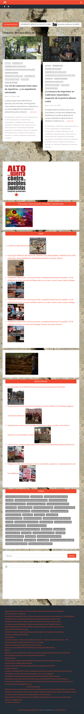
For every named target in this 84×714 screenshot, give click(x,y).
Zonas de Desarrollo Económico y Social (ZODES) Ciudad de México (28, 697)
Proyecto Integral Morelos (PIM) (44, 666)
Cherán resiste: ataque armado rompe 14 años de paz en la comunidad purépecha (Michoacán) (41, 445)
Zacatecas (47, 694)
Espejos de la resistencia (46, 632)
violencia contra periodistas (40, 544)
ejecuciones (30, 125)
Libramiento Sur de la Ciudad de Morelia (47, 624)
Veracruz (15, 694)
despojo (27, 515)
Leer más (33, 112)
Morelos (54, 653)
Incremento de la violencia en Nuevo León (20, 69)
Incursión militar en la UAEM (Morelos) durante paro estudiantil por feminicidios (36, 387)
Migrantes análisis (11, 72)
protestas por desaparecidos (49, 536)
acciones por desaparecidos (17, 497)
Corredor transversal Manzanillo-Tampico (19, 624)
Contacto (8, 632)
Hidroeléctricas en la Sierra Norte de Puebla (20, 679)
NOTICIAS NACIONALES (12, 79)
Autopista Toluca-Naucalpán (32, 619)
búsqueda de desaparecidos (56, 497)
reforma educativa (14, 540)
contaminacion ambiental (57, 504)
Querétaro (13, 689)
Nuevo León (25, 79)
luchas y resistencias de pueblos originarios (22, 529)
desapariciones (19, 125)
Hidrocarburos (10, 637)
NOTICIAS (66, 653)
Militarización (29, 76)
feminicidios (46, 522)
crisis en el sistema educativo (18, 511)
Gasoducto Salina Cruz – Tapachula (39, 640)
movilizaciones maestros (43, 533)
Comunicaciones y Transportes (15, 614)
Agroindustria (9, 611)
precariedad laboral (14, 536)
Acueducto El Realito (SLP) (14, 671)
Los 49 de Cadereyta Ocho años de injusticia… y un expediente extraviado (21, 89)
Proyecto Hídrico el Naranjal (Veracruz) (18, 684)
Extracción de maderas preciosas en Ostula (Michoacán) (46, 689)
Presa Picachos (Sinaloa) (13, 681)
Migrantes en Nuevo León (14, 76)
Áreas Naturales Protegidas (54, 611)
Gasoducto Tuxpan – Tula (59, 640)
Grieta (42, 11)
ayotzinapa (36, 497)
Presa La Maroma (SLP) (42, 679)
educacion (52, 515)
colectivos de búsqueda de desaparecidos (31, 500)
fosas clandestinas (63, 522)
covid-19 (11, 507)
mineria (26, 533)
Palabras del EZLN (38, 655)
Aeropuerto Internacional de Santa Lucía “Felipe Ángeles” (55, 616)
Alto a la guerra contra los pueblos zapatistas (30, 611)
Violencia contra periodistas (28, 694)
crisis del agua (25, 507)
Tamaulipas (66, 692)
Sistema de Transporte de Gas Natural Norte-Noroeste (23, 645)
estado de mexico (14, 518)
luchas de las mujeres (37, 526)
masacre (26, 130)
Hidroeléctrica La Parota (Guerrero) (17, 674)
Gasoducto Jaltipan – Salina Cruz (16, 640)
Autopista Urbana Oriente (51, 619)
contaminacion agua (36, 504)
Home (7, 647)
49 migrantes (9, 117)
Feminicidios (59, 632)
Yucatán (41, 694)
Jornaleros (12, 647)
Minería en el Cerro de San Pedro (16, 653)
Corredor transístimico (12, 702)
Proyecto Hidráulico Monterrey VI (61, 681)
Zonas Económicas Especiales (61, 697)
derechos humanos (40, 511)
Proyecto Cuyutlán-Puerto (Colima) (52, 627)
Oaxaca (29, 655)
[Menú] (5, 2)
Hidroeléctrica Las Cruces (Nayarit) (41, 674)
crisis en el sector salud (64, 507)
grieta (7, 96)
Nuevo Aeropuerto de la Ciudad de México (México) (22, 627)
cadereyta (19, 117)
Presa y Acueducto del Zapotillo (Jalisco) (35, 681)
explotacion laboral (32, 518)
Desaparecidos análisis (53, 69)
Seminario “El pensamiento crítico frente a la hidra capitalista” (25, 692)
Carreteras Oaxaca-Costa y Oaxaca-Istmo (19, 621)
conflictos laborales (57, 500)
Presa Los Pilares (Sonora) (59, 679)
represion (30, 540)
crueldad (58, 131)
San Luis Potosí (70, 689)
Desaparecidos (17, 63)
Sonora (54, 692)
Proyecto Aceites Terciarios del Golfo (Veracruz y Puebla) (24, 642)
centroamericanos (30, 117)
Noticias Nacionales (11, 655)
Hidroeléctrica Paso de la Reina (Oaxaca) (18, 676)
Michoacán (34, 647)
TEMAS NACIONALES (11, 82)
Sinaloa (49, 692)
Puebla (7, 689)
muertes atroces (11, 133)
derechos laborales (59, 511)
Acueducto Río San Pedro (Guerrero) (59, 671)
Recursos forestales (33, 687)
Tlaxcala (73, 692)
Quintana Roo (22, 689)
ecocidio (39, 515)
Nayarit (60, 653)
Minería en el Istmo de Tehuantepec (39, 653)
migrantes (34, 130)
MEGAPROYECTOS (23, 647)
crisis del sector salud (43, 507)
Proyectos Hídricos (11, 668)
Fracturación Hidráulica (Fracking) (16, 634)
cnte (9, 500)
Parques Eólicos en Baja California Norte (18, 663)
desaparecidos (13, 515)
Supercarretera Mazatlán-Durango (16, 629)
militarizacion (12, 533)
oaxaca (60, 533)
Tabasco (60, 692)
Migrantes (49, 78)
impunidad (17, 130)
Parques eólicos (10, 658)
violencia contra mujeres (16, 544)
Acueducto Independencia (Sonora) (35, 671)
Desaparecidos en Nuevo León (15, 66)
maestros (47, 529)
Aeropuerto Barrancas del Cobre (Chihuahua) (20, 616)
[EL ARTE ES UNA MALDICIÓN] (38, 246)
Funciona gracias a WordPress (28, 710)
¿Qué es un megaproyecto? (14, 700)
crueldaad (17, 122)
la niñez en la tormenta (15, 526)
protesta (30, 536)
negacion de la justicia (26, 133)
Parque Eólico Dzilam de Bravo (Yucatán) (47, 661)
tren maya (43, 540)
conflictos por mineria (15, 504)
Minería (7, 650)
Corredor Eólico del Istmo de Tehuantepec (19, 661)
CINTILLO (8, 63)
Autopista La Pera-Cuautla (14, 619)
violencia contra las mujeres (62, 540)
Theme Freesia (61, 710)
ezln (9, 522)
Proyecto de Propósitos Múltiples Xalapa (18, 666)
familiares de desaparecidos (26, 522)
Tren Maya (8, 694)
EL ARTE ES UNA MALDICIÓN (19, 246)
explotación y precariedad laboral (56, 518)
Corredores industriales (19, 632)
